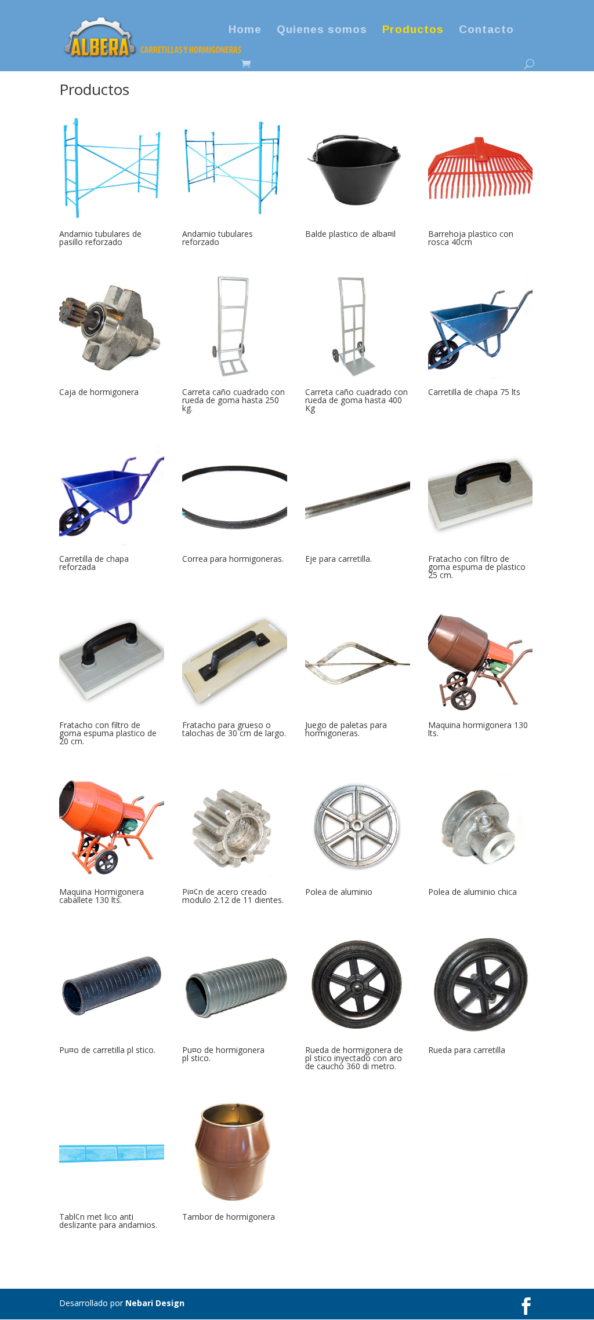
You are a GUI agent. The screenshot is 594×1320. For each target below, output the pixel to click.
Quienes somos (322, 30)
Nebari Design (154, 1302)
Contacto (486, 30)
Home (245, 30)
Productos (413, 30)
